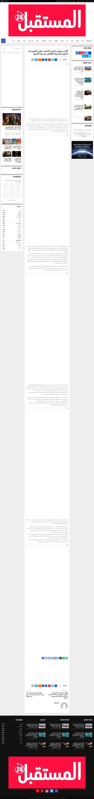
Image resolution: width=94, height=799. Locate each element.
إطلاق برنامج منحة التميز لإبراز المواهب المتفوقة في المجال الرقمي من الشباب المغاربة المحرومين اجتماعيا (58, 695)
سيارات (50, 40)
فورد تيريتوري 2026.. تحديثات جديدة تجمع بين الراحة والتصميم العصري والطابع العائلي (78, 107)
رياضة (24, 40)
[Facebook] (56, 790)
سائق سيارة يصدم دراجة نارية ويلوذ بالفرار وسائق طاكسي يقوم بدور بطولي (35, 694)
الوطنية (77, 40)
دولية (72, 40)
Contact (58, 1)
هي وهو (18, 40)
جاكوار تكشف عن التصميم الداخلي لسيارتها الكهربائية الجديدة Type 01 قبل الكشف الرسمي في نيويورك (79, 94)
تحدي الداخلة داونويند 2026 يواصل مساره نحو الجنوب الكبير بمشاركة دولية (78, 69)
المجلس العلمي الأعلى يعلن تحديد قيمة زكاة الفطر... (7, 147)
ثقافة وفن (43, 40)
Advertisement (64, 1)
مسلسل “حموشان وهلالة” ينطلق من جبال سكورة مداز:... (7, 160)
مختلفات (19, 231)
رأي (13, 40)
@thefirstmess (11, 200)
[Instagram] (47, 790)
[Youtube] (37, 790)
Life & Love (18, 240)
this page (84, 136)
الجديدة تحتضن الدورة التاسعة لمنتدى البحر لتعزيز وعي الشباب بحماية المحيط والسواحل (78, 81)
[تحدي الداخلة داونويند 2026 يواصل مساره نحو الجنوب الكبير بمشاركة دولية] (87, 68)
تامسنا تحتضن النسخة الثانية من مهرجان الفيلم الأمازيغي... (17, 160)
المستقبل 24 (89, 40)
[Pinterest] (42, 790)
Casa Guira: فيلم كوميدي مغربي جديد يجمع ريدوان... (13, 128)
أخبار (83, 40)
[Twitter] (51, 790)
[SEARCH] (4, 48)
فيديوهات (19, 227)
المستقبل (65, 56)
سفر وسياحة (31, 40)
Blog (73, 1)
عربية (67, 40)
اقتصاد (62, 40)
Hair (20, 238)
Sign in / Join (79, 1)
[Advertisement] (47, 671)
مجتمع (37, 40)
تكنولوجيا (56, 40)
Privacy (69, 1)
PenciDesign (58, 797)
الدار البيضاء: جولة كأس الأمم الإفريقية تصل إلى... (17, 147)
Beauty (19, 236)
